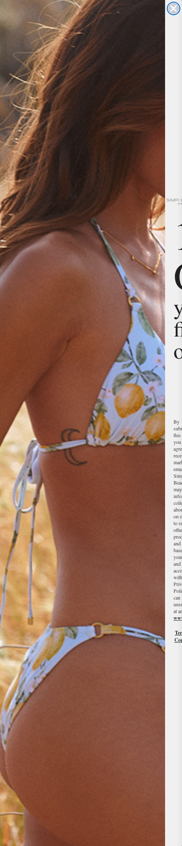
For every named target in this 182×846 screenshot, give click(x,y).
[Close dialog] (173, 8)
